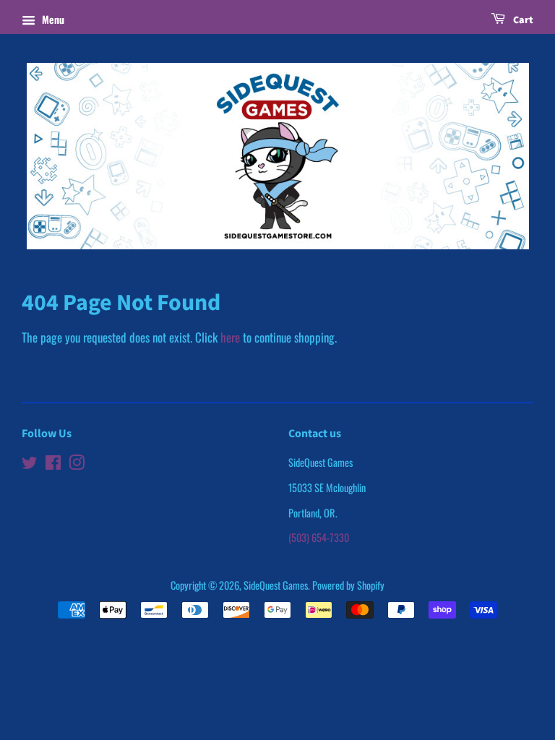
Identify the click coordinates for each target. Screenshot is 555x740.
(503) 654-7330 (318, 537)
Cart (522, 20)
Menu (51, 19)
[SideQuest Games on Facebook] (53, 464)
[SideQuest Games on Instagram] (77, 464)
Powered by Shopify (348, 585)
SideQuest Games (276, 585)
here (230, 337)
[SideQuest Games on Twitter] (30, 464)
